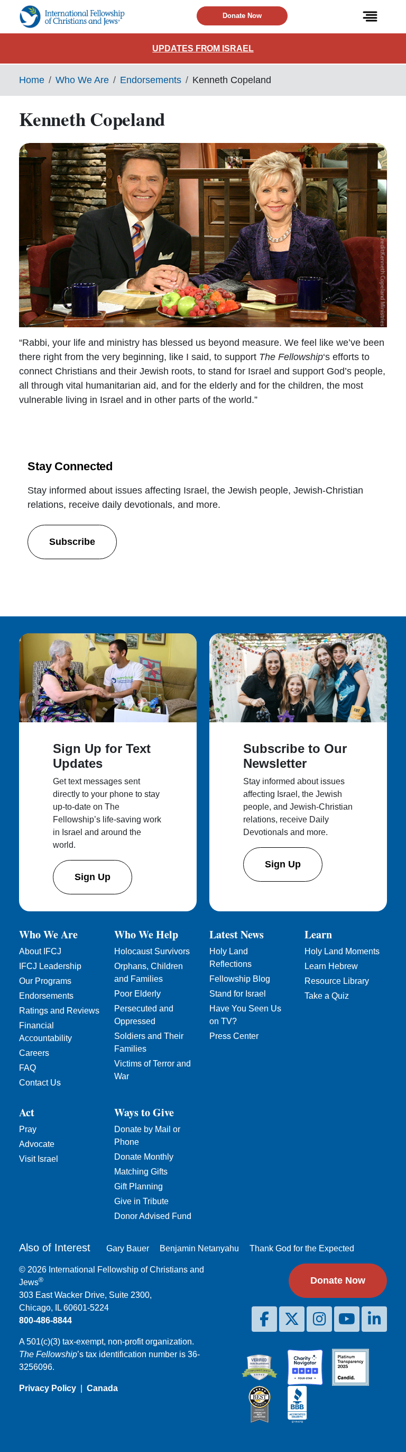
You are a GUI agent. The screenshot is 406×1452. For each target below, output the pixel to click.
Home (31, 80)
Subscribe (72, 541)
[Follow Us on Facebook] (264, 1319)
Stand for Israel (237, 993)
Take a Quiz (326, 995)
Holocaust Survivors (152, 951)
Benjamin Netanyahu (199, 1248)
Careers (34, 1052)
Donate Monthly (143, 1156)
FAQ (27, 1067)
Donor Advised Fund (152, 1216)
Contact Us (40, 1082)
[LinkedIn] (374, 1319)
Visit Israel (38, 1158)
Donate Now (242, 16)
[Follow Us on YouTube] (346, 1319)
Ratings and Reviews (59, 1010)
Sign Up (92, 877)
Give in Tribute (141, 1201)
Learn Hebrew (331, 966)
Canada (102, 1388)
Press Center (234, 1036)
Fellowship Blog (239, 978)
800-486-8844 (45, 1320)
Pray (27, 1129)
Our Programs (45, 980)
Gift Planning (138, 1186)
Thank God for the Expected (302, 1248)
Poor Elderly (137, 993)
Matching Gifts (141, 1171)
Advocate (36, 1144)
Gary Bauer (127, 1248)
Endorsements (150, 80)
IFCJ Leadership (50, 966)
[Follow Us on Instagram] (319, 1319)
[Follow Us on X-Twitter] (291, 1319)
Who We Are (82, 80)
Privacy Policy (47, 1388)
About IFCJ (40, 951)
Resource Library (336, 980)
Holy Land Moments (342, 951)
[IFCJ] (72, 17)
